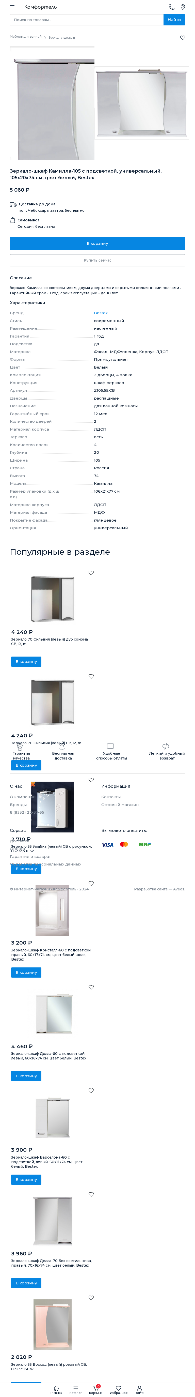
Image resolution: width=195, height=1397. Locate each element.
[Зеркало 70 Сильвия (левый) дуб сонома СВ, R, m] (52, 599)
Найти (174, 19)
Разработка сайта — (159, 889)
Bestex (101, 312)
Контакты (111, 796)
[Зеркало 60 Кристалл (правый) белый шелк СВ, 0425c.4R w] (52, 910)
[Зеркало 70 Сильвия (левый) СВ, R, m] (52, 703)
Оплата (17, 848)
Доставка (19, 841)
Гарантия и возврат (30, 856)
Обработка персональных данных (45, 864)
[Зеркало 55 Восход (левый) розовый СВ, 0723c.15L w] (52, 1324)
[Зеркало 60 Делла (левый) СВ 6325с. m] (52, 1014)
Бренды (18, 804)
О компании (23, 796)
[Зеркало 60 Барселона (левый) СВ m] (52, 1117)
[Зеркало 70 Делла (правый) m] (52, 1221)
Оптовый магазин (120, 804)
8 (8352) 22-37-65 (27, 812)
